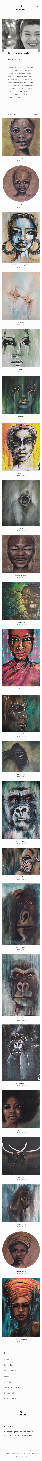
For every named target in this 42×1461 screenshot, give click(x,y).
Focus (21, 369)
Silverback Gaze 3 (21, 841)
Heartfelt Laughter (20, 575)
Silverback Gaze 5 (21, 947)
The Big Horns (21, 1177)
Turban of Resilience (21, 1339)
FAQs (6, 1376)
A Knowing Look (21, 158)
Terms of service (21, 1453)
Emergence (21, 322)
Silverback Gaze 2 (21, 774)
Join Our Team (10, 1382)
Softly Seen (21, 1130)
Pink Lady (21, 688)
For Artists (8, 1365)
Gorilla (21, 528)
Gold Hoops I (21, 416)
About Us (8, 1359)
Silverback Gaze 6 (21, 1018)
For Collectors (10, 1370)
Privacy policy (11, 1453)
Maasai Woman (21, 622)
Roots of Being (21, 734)
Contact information (22, 1457)
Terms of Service (11, 1387)
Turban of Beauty (21, 1271)
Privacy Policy (10, 1398)
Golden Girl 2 (21, 473)
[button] (4, 7)
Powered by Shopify (21, 1450)
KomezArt (13, 1450)
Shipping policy (33, 1453)
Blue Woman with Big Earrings (21, 265)
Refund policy (10, 1393)
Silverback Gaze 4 (21, 877)
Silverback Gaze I (21, 1083)
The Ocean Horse (21, 1224)
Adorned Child (21, 205)
